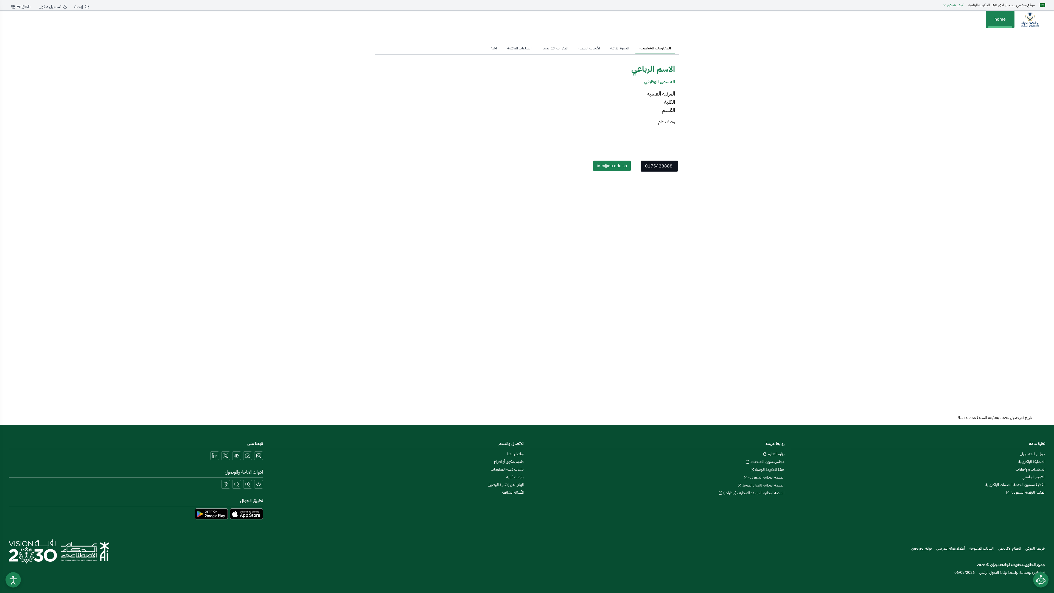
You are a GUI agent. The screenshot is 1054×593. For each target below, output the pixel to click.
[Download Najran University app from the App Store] (246, 513)
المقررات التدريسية (555, 48)
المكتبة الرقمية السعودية (1027, 492)
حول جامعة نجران (1032, 454)
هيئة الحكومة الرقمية (769, 469)
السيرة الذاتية (619, 48)
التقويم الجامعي (1033, 477)
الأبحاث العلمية (589, 48)
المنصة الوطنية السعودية (766, 477)
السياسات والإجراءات (1030, 469)
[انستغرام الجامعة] (258, 455)
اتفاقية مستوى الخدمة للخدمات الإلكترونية (1015, 485)
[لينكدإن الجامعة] (214, 455)
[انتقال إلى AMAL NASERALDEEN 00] (1030, 19)
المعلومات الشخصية (655, 48)
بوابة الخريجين (921, 548)
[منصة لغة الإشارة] (225, 484)
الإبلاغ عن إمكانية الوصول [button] (506, 485)
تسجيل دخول (50, 6)
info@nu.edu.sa (612, 166)
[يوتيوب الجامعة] (247, 455)
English (22, 6)
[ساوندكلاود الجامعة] (236, 455)
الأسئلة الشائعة (513, 492)
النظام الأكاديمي (1009, 548)
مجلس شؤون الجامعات (767, 462)
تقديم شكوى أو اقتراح (509, 462)
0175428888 (658, 166)
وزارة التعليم (775, 454)
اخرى (493, 48)
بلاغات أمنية (515, 477)
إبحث (78, 6)
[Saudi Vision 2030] (33, 551)
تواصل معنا (515, 454)
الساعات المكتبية (519, 48)
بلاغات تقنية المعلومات (507, 469)
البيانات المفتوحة (981, 548)
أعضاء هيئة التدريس (950, 548)
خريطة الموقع (1035, 548)
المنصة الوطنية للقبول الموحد (763, 485)
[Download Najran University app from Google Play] (211, 513)
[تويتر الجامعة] (225, 455)
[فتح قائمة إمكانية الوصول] (13, 580)
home (1000, 19)
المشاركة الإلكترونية (1031, 462)
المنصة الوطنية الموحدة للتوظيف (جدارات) (753, 493)
